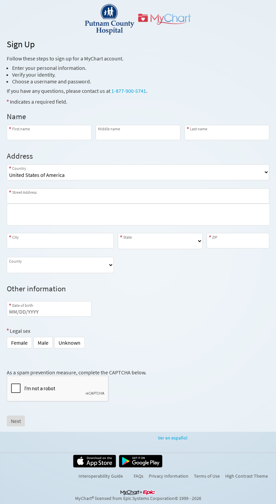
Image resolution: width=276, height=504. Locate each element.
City (15, 237)
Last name (198, 128)
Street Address (24, 192)
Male (43, 342)
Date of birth (22, 305)
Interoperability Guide (100, 476)
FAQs (138, 476)
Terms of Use (207, 476)
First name (21, 128)
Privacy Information (168, 476)
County (15, 261)
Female (19, 342)
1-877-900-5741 (128, 90)
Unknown (69, 342)
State (127, 237)
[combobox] (138, 196)
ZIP (214, 237)
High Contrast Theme (246, 476)
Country (19, 168)
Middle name (109, 128)
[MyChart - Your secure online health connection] (138, 19)
